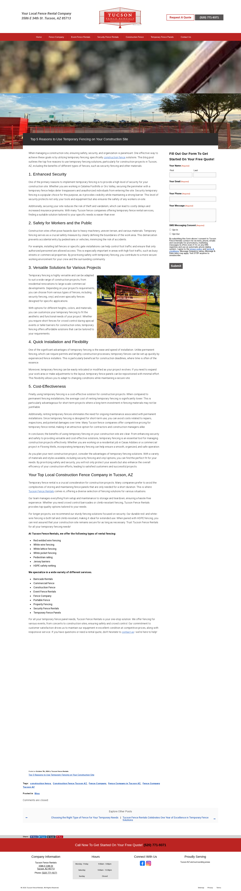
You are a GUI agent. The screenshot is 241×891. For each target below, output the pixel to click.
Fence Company (56, 37)
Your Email (179, 181)
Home (39, 37)
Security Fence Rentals (108, 37)
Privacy (210, 888)
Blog (37, 793)
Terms (218, 888)
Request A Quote (180, 17)
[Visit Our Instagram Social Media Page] (148, 863)
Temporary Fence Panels (162, 37)
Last (196, 170)
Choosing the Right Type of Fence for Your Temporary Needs (84, 817)
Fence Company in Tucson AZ (124, 783)
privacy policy (196, 249)
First (172, 170)
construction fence (115, 157)
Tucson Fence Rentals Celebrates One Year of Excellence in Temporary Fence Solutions (166, 818)
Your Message (181, 205)
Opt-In (175, 230)
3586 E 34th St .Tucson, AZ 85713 (46, 18)
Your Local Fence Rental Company (46, 13)
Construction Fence (135, 37)
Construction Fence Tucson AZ (70, 783)
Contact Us (186, 37)
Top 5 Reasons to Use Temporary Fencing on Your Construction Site (61, 775)
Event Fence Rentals (80, 37)
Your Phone (179, 193)
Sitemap (201, 888)
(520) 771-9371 (209, 17)
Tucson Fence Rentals (41, 491)
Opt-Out (175, 234)
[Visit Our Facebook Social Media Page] (142, 863)
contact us (128, 631)
